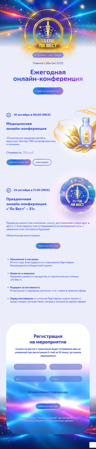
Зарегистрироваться (48, 91)
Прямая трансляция (49, 54)
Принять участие (18, 162)
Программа (42, 162)
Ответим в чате (59, 391)
